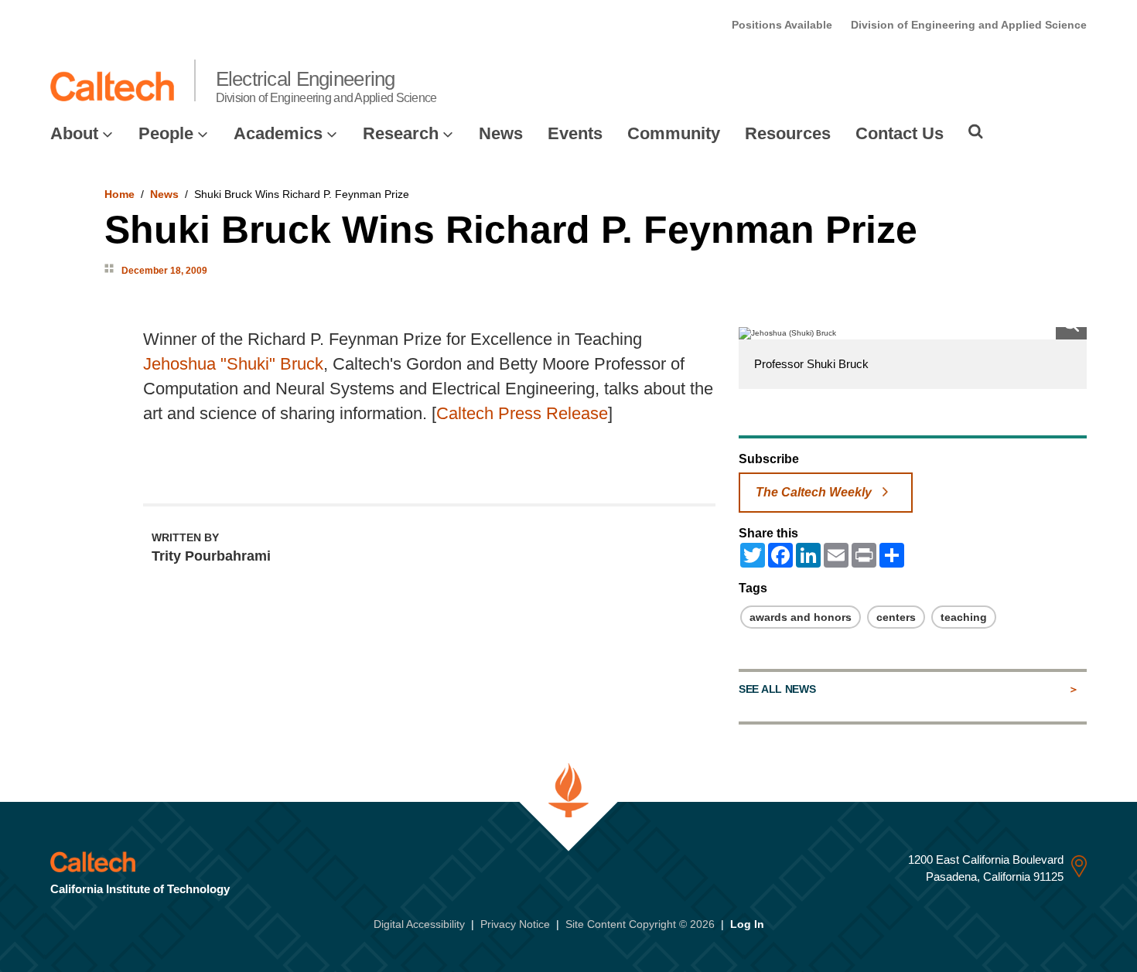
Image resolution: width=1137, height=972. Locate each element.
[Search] (975, 131)
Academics (278, 133)
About (74, 133)
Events (575, 133)
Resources (788, 133)
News (501, 133)
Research (401, 133)
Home (119, 194)
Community (673, 133)
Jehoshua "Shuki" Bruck (233, 363)
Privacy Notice (515, 924)
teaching (964, 617)
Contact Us (899, 133)
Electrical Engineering (326, 85)
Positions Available (782, 25)
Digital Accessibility (419, 924)
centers (896, 617)
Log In (747, 924)
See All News (777, 689)
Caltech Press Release (522, 413)
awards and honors (800, 617)
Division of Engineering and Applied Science (969, 25)
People (165, 133)
